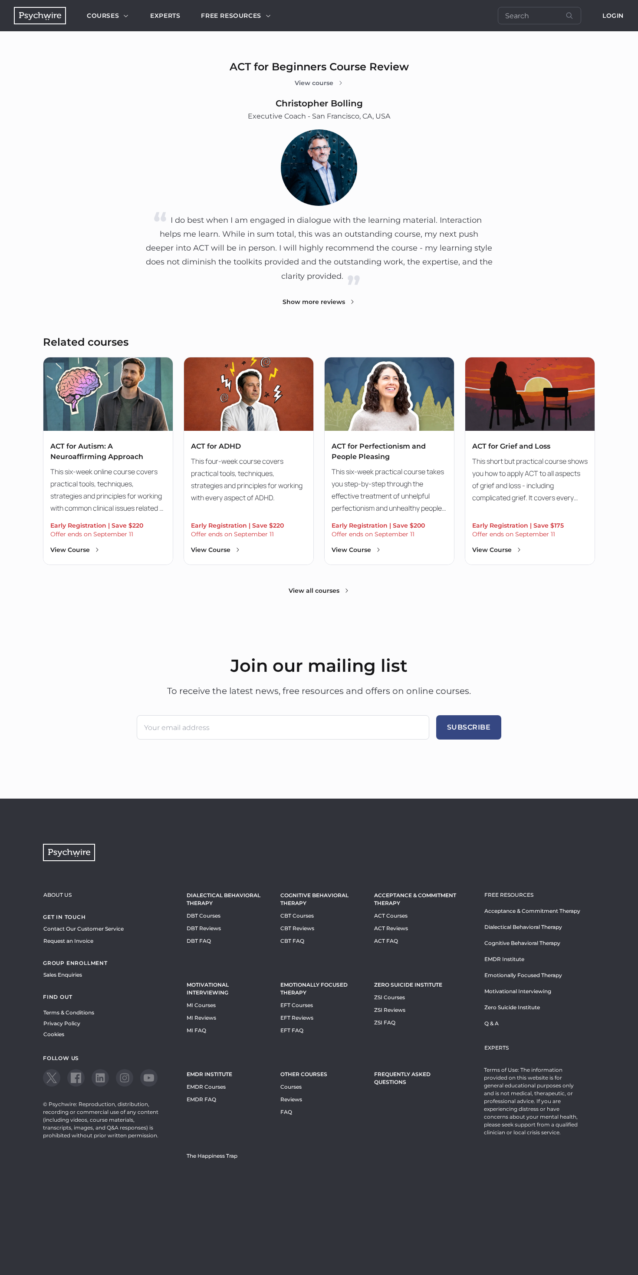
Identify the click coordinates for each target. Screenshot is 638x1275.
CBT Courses (297, 915)
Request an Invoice (68, 941)
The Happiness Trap (212, 1156)
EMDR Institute (209, 1074)
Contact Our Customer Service (83, 928)
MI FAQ (196, 1030)
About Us (57, 895)
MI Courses (201, 1005)
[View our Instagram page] (124, 1078)
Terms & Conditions (68, 1012)
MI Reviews (201, 1017)
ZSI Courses (389, 997)
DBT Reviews (204, 928)
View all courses (314, 591)
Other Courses (303, 1074)
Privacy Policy (61, 1023)
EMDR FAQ (201, 1099)
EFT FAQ (291, 1030)
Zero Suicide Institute (512, 1007)
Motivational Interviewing (208, 988)
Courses (103, 16)
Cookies (53, 1034)
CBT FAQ (292, 941)
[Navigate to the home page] (40, 15)
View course (314, 83)
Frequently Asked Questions (402, 1078)
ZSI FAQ (384, 1022)
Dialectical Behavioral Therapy (223, 899)
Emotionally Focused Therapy (314, 988)
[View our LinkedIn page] (100, 1078)
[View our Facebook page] (76, 1078)
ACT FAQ (386, 941)
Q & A (491, 1023)
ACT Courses (391, 915)
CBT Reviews (297, 928)
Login (613, 16)
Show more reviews (314, 302)
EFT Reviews (296, 1017)
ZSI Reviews (389, 1010)
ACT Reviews (391, 928)
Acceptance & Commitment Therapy (415, 899)
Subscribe (469, 727)
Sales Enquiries (62, 974)
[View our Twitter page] (51, 1078)
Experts (165, 16)
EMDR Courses (206, 1086)
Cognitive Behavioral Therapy (314, 899)
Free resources (231, 16)
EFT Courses (296, 1005)
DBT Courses (203, 915)
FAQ (286, 1112)
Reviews (291, 1099)
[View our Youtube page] (149, 1078)
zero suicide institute (408, 984)
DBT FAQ (199, 941)
